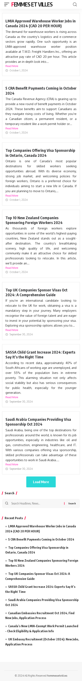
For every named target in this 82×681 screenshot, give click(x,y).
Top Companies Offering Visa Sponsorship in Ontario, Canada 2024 (40, 152)
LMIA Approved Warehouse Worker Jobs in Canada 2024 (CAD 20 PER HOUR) (40, 23)
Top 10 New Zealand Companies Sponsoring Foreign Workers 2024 (34, 220)
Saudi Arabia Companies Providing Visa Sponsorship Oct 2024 (38, 421)
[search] (75, 4)
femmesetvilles (57, 675)
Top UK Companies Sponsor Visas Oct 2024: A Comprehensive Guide (36, 292)
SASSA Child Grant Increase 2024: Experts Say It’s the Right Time (40, 354)
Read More (11, 66)
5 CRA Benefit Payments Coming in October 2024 (41, 539)
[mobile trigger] (7, 4)
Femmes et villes (31, 4)
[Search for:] (36, 503)
